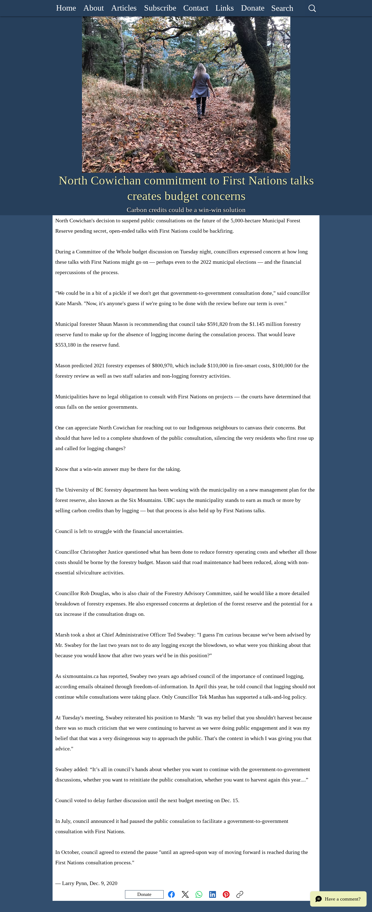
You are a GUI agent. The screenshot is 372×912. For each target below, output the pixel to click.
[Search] (312, 8)
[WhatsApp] (199, 894)
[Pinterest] (226, 894)
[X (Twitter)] (185, 894)
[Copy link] (239, 894)
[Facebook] (171, 894)
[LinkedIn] (212, 894)
